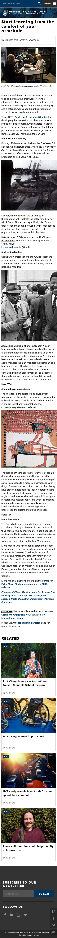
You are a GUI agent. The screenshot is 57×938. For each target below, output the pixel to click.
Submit (44, 893)
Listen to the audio (11, 247)
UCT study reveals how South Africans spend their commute (27, 793)
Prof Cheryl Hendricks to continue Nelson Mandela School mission (24, 683)
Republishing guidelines (29, 935)
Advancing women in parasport (23, 736)
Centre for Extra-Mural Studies (31, 117)
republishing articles (29, 622)
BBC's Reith (36, 537)
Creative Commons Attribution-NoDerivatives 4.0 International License (27, 615)
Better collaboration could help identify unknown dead (28, 848)
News (5, 646)
